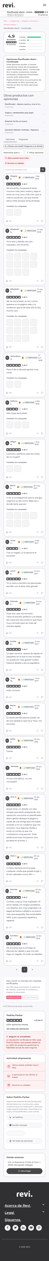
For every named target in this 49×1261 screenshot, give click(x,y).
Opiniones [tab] (10, 139)
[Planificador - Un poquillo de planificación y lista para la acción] (9, 384)
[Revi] (9, 5)
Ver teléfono (17, 1117)
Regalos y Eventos (30, 21)
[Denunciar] (42, 221)
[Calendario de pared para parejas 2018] (17, 424)
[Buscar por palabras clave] (42, 169)
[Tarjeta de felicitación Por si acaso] (25, 272)
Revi (5, 21)
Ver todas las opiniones (18, 1028)
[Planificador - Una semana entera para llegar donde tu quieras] (9, 468)
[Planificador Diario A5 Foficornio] (25, 256)
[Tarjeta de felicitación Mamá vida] (17, 256)
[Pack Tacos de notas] (9, 515)
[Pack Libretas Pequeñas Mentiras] (17, 523)
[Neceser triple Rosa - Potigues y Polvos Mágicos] (25, 515)
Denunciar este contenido (20, 1006)
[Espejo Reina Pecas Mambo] (9, 264)
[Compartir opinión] (37, 221)
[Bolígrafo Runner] (9, 256)
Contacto (19, 15)
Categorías (14, 21)
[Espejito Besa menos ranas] (9, 272)
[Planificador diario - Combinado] (9, 212)
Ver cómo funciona (30, 997)
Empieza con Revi (13, 997)
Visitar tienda (17, 1133)
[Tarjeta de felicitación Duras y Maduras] (17, 272)
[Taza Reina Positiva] (17, 515)
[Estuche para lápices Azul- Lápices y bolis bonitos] (33, 515)
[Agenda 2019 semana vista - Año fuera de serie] (17, 212)
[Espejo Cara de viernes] (9, 523)
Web (11, 15)
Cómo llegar (26, 1171)
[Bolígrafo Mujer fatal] (33, 256)
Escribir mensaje (19, 1125)
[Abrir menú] (44, 5)
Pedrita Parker (10, 25)
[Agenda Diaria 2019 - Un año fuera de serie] (25, 264)
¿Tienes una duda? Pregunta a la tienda (24, 146)
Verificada (29, 177)
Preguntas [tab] (23, 139)
